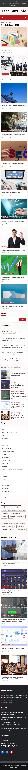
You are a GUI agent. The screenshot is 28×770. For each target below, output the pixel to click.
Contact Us (23, 3)
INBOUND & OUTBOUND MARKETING (12, 470)
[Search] (25, 17)
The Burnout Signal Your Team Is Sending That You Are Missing (13, 353)
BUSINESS (5, 45)
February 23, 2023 (6, 79)
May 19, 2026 (5, 623)
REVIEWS (4, 479)
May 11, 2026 (5, 651)
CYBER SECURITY (14, 391)
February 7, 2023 (6, 252)
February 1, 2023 (6, 308)
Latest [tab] (3, 367)
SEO (3, 159)
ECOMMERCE (10, 273)
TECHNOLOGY (5, 74)
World (4, 498)
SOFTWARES (5, 488)
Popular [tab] (9, 367)
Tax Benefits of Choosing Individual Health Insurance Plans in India (13, 332)
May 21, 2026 (5, 594)
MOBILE (4, 476)
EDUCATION (5, 457)
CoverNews (23, 765)
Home (3, 3)
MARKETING (5, 473)
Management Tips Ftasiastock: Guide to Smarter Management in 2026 (13, 359)
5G (3, 429)
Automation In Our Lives (9, 78)
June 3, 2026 (5, 565)
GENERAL (5, 466)
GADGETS (5, 463)
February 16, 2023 (6, 166)
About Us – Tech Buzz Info (12, 3)
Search (3, 313)
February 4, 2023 (6, 281)
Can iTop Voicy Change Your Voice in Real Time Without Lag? (13, 339)
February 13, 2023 (6, 195)
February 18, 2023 (6, 137)
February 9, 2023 (6, 224)
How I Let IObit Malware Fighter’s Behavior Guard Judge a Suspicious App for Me (14, 346)
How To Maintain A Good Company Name (13, 250)
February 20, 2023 (6, 108)
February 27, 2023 (6, 52)
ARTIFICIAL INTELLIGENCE (9, 432)
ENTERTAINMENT (7, 460)
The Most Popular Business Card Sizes (13, 306)
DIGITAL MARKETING (8, 451)
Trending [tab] (17, 367)
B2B (3, 435)
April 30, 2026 (5, 680)
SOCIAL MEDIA (6, 485)
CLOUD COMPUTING (8, 442)
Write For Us (14, 5)
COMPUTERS (5, 445)
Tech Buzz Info (14, 11)
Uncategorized (6, 494)
